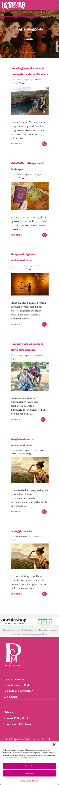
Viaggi (22, 83)
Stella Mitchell (22, 536)
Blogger (38, 174)
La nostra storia (14, 679)
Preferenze (29, 773)
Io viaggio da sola (21, 531)
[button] (54, 744)
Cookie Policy (25, 780)
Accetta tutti (30, 765)
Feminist (14, 83)
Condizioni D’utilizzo (17, 724)
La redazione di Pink (17, 685)
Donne (38, 80)
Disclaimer (10, 696)
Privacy (35, 780)
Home (25, 52)
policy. (34, 758)
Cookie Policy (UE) (16, 718)
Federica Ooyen (22, 80)
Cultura (38, 266)
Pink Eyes (38, 536)
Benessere (39, 450)
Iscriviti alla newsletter (18, 691)
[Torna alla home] (12, 654)
